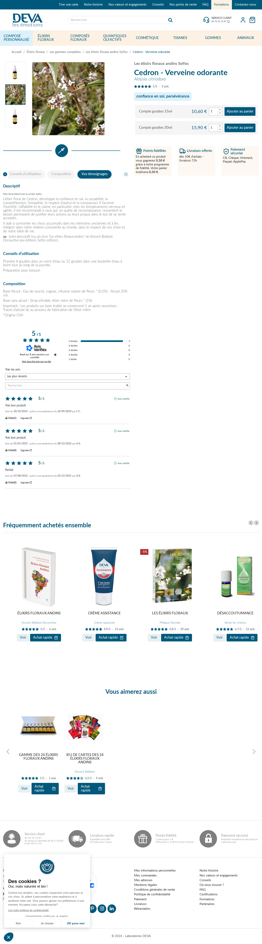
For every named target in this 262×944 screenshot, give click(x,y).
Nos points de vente (183, 4)
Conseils (158, 4)
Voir (23, 637)
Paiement (140, 899)
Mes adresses (143, 880)
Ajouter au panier (240, 111)
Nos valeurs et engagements (127, 4)
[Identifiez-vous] (243, 20)
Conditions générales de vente (154, 889)
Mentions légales (145, 885)
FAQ (205, 4)
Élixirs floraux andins (39, 613)
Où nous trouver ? (212, 885)
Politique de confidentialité (152, 894)
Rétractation (142, 908)
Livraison (140, 904)
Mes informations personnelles (155, 870)
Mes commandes (145, 875)
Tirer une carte (68, 4)
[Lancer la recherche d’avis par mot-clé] (127, 386)
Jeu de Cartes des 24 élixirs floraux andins (85, 758)
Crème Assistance (104, 613)
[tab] (25, 174)
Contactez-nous (245, 4)
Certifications (209, 894)
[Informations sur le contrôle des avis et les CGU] (55, 354)
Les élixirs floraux (170, 613)
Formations (221, 4)
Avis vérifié (123, 399)
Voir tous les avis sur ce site (36, 361)
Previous (250, 522)
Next (256, 522)
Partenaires (207, 904)
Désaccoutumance (235, 613)
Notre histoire (93, 4)
